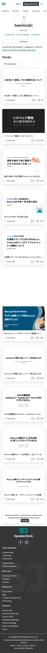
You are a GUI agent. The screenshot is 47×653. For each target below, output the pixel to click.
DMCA (33, 645)
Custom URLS (7, 616)
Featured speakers (9, 566)
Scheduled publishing (10, 620)
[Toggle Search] (41, 4)
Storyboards (7, 558)
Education (36, 11)
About (12, 645)
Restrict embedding (10, 626)
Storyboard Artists (9, 576)
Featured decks (8, 563)
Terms (19, 645)
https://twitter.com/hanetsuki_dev (19, 50)
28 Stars (24, 41)
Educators (6, 579)
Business (15, 11)
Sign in (18, 4)
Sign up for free (31, 4)
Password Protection (10, 613)
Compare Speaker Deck (11, 598)
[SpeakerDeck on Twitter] (26, 542)
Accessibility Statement (23, 648)
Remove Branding (9, 623)
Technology (6, 555)
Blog (4, 594)
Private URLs (7, 610)
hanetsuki (10, 100)
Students (5, 582)
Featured (5, 11)
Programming (7, 552)
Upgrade (25, 520)
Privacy (26, 645)
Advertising (6, 601)
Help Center (7, 591)
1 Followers (35, 34)
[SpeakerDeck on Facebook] (20, 542)
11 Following (24, 34)
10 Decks (11, 34)
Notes (4, 629)
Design (25, 11)
